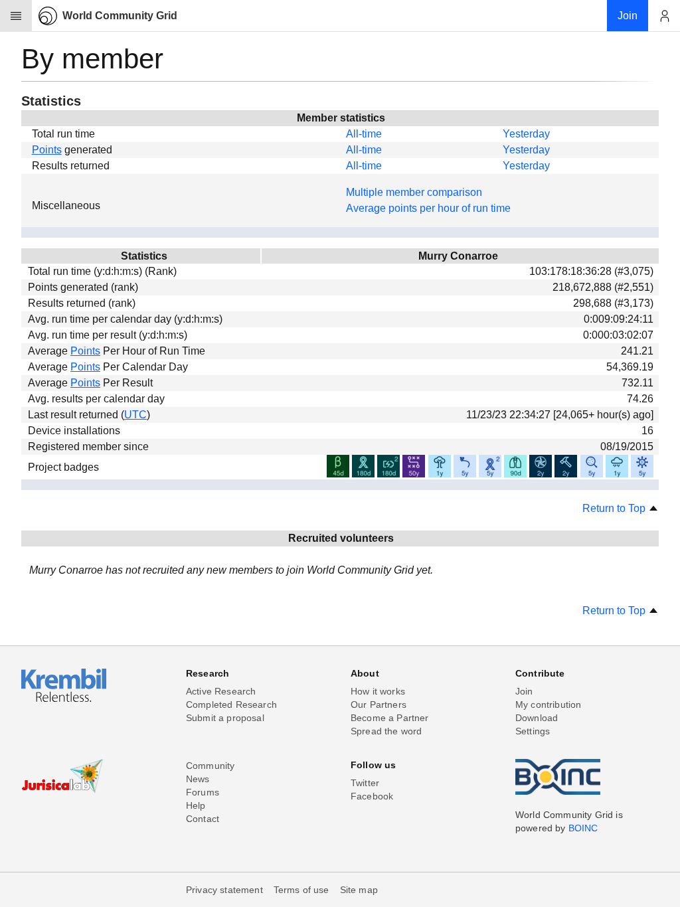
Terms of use (301, 889)
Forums (202, 792)
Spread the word (386, 731)
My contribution (548, 704)
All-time (364, 133)
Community (210, 765)
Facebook (372, 796)
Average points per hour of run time (428, 208)
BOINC (583, 828)
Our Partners (378, 704)
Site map (359, 889)
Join (524, 691)
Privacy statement (224, 889)
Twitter (365, 783)
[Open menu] (16, 16)
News (198, 779)
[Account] (664, 16)
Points (47, 149)
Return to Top (615, 508)
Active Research (221, 691)
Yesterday (526, 133)
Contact (202, 818)
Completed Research (231, 704)
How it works (378, 691)
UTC (135, 414)
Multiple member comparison (414, 192)
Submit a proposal (225, 717)
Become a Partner (390, 717)
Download (536, 717)
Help (196, 805)
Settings (532, 731)
